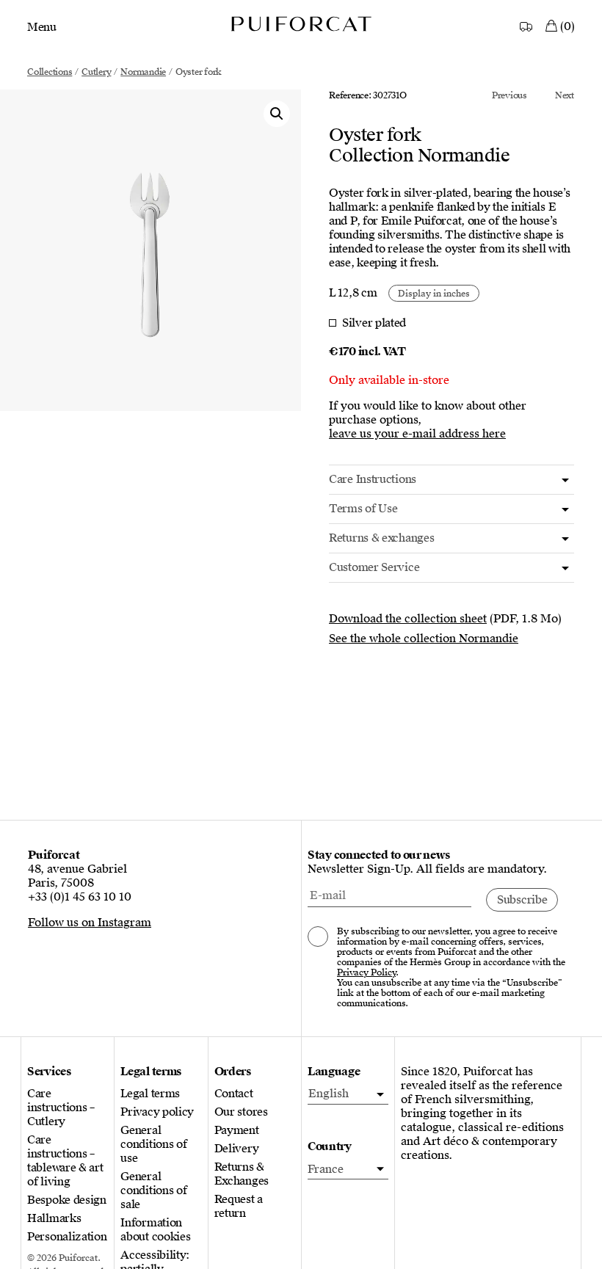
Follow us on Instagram (89, 922)
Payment (236, 1131)
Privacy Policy (366, 972)
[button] (277, 114)
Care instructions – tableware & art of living (65, 1161)
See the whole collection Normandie (423, 638)
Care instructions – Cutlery (61, 1108)
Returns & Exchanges (241, 1174)
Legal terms (150, 1094)
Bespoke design (66, 1200)
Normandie (143, 72)
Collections (49, 72)
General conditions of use (153, 1145)
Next (564, 95)
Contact (233, 1094)
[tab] (451, 480)
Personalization (67, 1237)
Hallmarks (54, 1219)
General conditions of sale (153, 1191)
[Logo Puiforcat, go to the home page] (301, 23)
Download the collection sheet (408, 618)
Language (334, 1072)
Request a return (238, 1207)
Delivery (236, 1149)
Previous (509, 95)
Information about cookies (155, 1230)
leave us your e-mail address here (417, 434)
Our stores (241, 1112)
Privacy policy (157, 1112)
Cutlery (96, 72)
